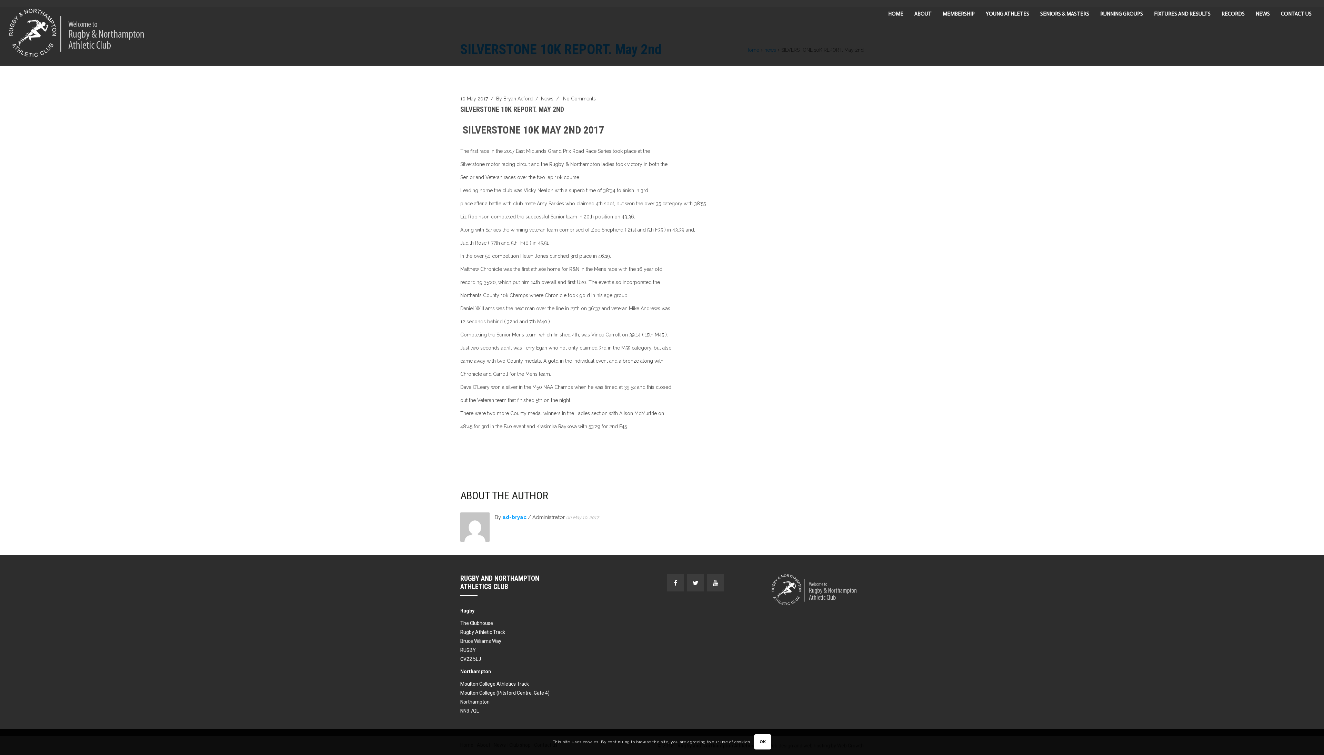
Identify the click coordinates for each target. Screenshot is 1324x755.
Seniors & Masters (1064, 14)
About (923, 14)
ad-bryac (514, 517)
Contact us (1296, 14)
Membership (959, 14)
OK (763, 742)
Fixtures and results (1182, 14)
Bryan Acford (518, 98)
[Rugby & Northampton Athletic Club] (77, 33)
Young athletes (1007, 14)
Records (1233, 14)
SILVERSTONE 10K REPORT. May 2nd (512, 109)
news (547, 98)
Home (895, 14)
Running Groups (1121, 14)
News (1263, 14)
